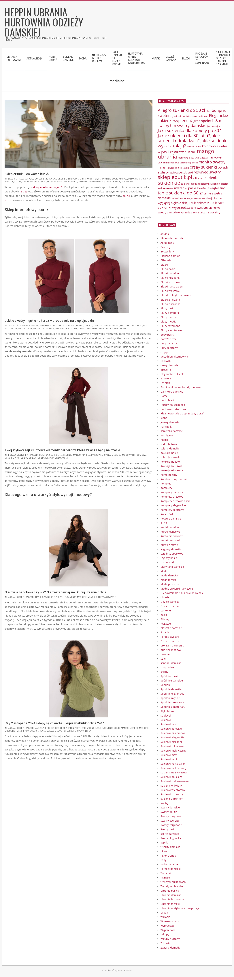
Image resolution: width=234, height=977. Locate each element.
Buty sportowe (169, 348)
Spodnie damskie (171, 689)
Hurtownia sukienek (173, 404)
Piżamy (165, 619)
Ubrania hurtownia (172, 899)
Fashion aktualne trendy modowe (181, 387)
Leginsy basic (169, 558)
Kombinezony (169, 474)
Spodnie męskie (170, 698)
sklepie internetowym (47, 187)
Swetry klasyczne (171, 816)
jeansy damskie (170, 422)
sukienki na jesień (219, 183)
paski (164, 615)
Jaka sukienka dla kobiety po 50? (189, 130)
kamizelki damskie (172, 431)
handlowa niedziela (46, 597)
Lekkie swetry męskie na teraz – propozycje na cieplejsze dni (50, 321)
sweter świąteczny (211, 188)
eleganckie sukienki (172, 374)
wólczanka (120, 328)
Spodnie (166, 685)
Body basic (167, 334)
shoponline (167, 667)
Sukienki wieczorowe (173, 790)
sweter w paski (184, 188)
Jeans (164, 418)
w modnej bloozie (210, 198)
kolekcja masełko (171, 457)
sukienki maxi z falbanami (195, 183)
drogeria (166, 369)
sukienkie (169, 182)
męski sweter (22, 328)
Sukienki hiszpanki (172, 742)
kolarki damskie (170, 448)
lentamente (104, 178)
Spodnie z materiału (173, 706)
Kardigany (167, 435)
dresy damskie (169, 365)
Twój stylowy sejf (58, 457)
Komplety (166, 488)
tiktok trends (168, 855)
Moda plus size (170, 584)
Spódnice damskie (172, 680)
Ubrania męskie (170, 903)
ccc (55, 178)
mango (77, 454)
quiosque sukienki (181, 172)
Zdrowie (165, 943)
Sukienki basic (169, 724)
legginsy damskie (171, 549)
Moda (164, 571)
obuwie (165, 597)
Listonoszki (167, 562)
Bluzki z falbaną (170, 299)
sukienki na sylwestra (174, 772)
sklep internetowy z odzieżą (62, 181)
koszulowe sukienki (183, 152)
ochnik (74, 328)
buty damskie (169, 343)
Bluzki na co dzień (172, 286)
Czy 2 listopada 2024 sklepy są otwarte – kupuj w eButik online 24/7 (54, 723)
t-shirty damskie (170, 847)
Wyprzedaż (167, 925)
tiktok (164, 851)
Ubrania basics (170, 890)
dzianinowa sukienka (197, 116)
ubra (77, 730)
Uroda (164, 912)
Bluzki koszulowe (171, 282)
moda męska (62, 328)
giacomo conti (111, 325)
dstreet (98, 325)
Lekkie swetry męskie (136, 325)
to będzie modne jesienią (185, 198)
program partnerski (172, 645)
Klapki (164, 439)
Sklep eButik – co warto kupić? (27, 174)
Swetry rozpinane (171, 825)
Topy (163, 860)
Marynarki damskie (172, 566)
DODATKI (166, 361)
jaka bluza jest (213, 126)
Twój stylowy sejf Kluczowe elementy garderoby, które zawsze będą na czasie (62, 450)
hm (122, 325)
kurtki (8, 200)
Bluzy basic (167, 308)
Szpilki (164, 842)
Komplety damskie (172, 492)
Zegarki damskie (170, 947)
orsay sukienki (203, 167)
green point (71, 178)
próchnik (92, 328)
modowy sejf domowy (134, 454)
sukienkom (165, 188)
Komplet (166, 483)
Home (164, 396)
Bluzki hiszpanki (170, 277)
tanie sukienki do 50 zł (180, 193)
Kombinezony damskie (174, 479)
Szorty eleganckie (171, 838)
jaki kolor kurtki (193, 146)
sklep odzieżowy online (92, 181)
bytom (66, 325)
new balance (32, 730)
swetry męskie (105, 328)
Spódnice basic (170, 676)
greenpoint (86, 178)
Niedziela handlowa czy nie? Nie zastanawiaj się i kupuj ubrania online (55, 592)
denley (80, 325)
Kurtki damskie (170, 527)
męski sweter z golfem (42, 328)
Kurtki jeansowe (170, 531)
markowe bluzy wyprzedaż (192, 157)
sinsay (25, 181)
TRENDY (165, 877)
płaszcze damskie (171, 628)
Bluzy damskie (169, 317)
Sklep (24, 191)
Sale (163, 658)
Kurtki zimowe (169, 545)
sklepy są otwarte (106, 597)
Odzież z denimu (171, 606)
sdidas (17, 181)
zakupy (12, 325)
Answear (34, 325)
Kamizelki (166, 426)
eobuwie (166, 378)
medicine (133, 178)
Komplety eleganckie (173, 505)
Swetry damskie (170, 807)
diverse (89, 325)
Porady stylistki (17, 454)
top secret (127, 181)
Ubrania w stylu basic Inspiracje (180, 908)
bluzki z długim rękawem (176, 295)
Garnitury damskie (172, 391)
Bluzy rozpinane (170, 326)
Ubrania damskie (171, 895)
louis (115, 178)
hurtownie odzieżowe (174, 409)
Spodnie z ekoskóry (172, 702)
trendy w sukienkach (173, 882)
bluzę (208, 111)
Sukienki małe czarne (173, 750)
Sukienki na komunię (173, 768)
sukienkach (198, 178)
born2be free (169, 339)
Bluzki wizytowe (170, 291)
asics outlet (35, 178)
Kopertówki (167, 514)
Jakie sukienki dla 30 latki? (184, 135)
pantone (166, 610)
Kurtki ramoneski (171, 540)
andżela (39, 728)
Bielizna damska (170, 256)
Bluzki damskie (170, 273)
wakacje (165, 917)
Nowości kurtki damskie (178, 168)
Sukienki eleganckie (172, 737)
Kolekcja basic (169, 453)
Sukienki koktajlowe (172, 746)
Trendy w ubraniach (173, 886)
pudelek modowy (171, 650)
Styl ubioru (167, 711)
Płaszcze (166, 623)
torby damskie (169, 864)
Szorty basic (168, 829)
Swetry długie (169, 812)
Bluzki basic (168, 269)
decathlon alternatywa (174, 356)
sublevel (166, 715)
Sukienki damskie (171, 728)
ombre (82, 328)
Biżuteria (166, 260)
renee (43, 730)
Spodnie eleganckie (172, 693)
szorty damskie (170, 833)
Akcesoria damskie (172, 238)
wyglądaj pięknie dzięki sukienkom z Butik (187, 203)
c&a (73, 325)
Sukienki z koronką (172, 794)
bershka (47, 178)
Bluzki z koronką (170, 304)
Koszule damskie (171, 518)
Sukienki (166, 720)
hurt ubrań (167, 400)
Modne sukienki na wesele (177, 588)
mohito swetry (211, 162)
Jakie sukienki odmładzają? (189, 138)
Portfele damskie (171, 641)
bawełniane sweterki (51, 325)
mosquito (10, 730)
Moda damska (169, 575)
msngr (142, 178)
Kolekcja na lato (170, 461)
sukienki (211, 177)
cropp (61, 178)
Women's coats (170, 921)
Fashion (165, 383)
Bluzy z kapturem (171, 330)
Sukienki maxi (169, 755)
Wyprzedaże (168, 930)
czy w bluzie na (178, 116)
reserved (166, 654)
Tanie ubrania (113, 181)
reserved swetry (207, 172)
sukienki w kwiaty (171, 785)
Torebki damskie (171, 868)
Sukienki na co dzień (173, 763)
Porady (165, 632)
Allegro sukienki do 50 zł (181, 110)
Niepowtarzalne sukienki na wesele (182, 593)
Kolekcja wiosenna (172, 470)
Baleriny (166, 247)
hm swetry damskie (188, 125)
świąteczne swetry (206, 212)
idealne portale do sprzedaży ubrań (182, 413)
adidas (165, 234)
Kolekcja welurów (171, 466)
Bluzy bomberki (170, 312)
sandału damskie (171, 663)
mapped (123, 178)
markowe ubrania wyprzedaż (184, 162)
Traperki (166, 873)
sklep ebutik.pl (38, 181)
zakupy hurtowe (170, 939)
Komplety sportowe (172, 509)
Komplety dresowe (172, 496)
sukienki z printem (172, 798)
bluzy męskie (168, 321)
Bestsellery (167, 251)
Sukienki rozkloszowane (175, 781)
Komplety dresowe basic (175, 501)
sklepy (11, 178)
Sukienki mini (169, 759)
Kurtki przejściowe (172, 536)
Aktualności (15, 597)
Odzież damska (170, 601)
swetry (165, 803)
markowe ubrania (101, 454)
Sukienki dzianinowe (173, 733)
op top (16, 457)
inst (95, 178)
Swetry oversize (170, 820)
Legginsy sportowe (172, 553)
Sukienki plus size (171, 777)
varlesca (86, 730)
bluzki (126, 196)
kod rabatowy (169, 444)
